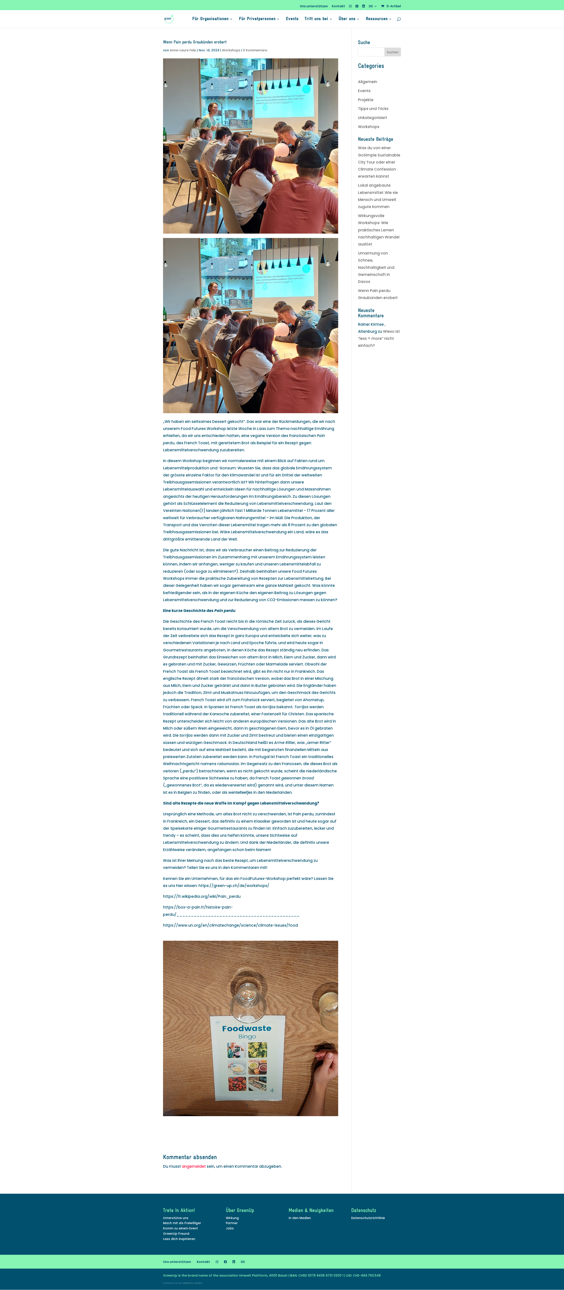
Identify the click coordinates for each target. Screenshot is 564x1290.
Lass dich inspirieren (179, 1239)
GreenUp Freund (176, 1233)
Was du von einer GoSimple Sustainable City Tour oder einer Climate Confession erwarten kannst (379, 162)
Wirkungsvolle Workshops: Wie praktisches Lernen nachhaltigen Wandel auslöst (378, 230)
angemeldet (194, 1166)
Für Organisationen (210, 19)
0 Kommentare (255, 50)
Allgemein (367, 81)
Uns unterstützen (314, 6)
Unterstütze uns (175, 1218)
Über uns (347, 19)
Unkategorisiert (372, 117)
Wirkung (232, 1218)
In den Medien (300, 1218)
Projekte (365, 99)
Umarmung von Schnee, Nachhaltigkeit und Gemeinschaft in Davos (376, 267)
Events (292, 19)
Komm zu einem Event (180, 1228)
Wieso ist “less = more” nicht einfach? (379, 338)
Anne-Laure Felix (183, 50)
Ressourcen (377, 19)
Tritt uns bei (316, 19)
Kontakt (338, 6)
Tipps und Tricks (373, 108)
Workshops (231, 50)
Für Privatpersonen (257, 19)
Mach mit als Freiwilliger (182, 1223)
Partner (232, 1223)
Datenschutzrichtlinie (368, 1218)
